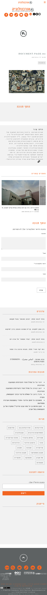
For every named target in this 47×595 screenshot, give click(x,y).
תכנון (19, 448)
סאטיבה (38, 400)
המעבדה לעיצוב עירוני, (36, 584)
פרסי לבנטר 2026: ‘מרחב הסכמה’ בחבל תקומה (27, 319)
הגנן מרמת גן (36, 406)
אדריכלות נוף (24, 428)
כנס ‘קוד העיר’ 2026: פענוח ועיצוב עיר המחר (27, 349)
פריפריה (39, 448)
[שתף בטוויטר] (21, 115)
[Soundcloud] (11, 14)
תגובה (43, 233)
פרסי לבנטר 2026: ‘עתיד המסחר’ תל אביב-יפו (27, 339)
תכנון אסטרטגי (37, 453)
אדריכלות (39, 428)
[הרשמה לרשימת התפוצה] (21, 14)
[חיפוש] (26, 14)
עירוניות (16, 443)
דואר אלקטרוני (40, 264)
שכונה (29, 448)
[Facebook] (6, 14)
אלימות (11, 428)
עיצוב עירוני (29, 443)
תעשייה (17, 458)
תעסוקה (28, 458)
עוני (41, 443)
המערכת (36, 211)
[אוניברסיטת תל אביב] (36, 14)
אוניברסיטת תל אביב (23, 586)
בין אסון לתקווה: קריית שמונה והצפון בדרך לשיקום (25, 329)
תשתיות (40, 463)
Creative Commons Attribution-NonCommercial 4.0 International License (24, 591)
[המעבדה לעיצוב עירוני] (30, 14)
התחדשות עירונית (35, 433)
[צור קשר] (25, 569)
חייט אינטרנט (15, 594)
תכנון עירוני (21, 453)
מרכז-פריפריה (12, 438)
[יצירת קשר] (16, 14)
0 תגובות (42, 63)
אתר (44, 274)
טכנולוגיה (19, 433)
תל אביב (39, 458)
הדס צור (44, 57)
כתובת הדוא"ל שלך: (36, 482)
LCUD (28, 588)
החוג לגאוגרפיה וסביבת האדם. (13, 584)
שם (44, 253)
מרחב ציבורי (28, 438)
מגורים (40, 438)
